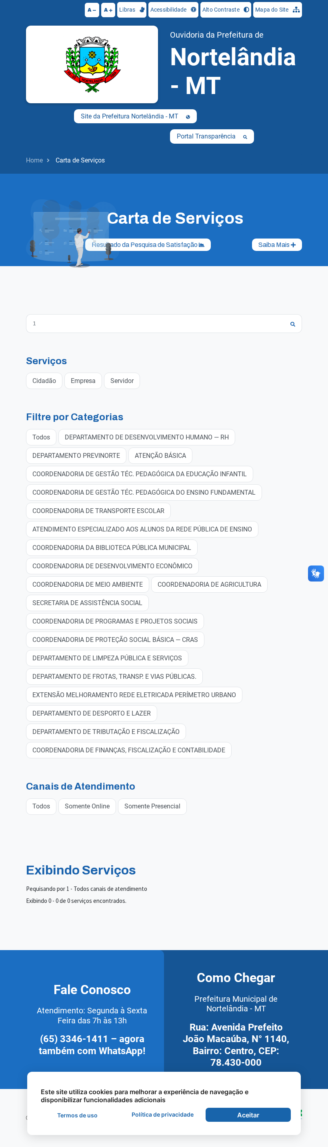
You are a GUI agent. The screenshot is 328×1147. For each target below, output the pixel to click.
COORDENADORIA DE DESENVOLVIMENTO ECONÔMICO (112, 566)
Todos (41, 437)
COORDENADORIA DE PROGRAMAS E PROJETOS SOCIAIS (115, 621)
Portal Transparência (207, 136)
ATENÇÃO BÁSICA (160, 455)
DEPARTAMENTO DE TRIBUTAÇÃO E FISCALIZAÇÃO (106, 732)
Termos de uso (77, 1115)
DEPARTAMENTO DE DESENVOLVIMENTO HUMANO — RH (147, 437)
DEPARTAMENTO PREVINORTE (76, 455)
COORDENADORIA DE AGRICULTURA (209, 584)
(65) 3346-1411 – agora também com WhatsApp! (92, 1045)
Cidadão (44, 381)
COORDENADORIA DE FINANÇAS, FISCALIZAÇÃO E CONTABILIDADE (128, 750)
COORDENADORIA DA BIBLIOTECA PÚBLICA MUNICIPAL (111, 547)
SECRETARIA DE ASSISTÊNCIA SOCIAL (87, 603)
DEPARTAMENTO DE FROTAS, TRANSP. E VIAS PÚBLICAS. (114, 676)
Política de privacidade (163, 1114)
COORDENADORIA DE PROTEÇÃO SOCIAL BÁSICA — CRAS (115, 640)
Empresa (83, 381)
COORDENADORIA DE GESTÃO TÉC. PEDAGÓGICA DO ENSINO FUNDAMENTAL (144, 492)
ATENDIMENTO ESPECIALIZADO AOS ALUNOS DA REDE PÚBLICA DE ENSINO (142, 529)
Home (34, 160)
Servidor (122, 381)
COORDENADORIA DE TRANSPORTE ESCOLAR (98, 511)
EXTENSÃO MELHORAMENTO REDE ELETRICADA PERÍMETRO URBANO (134, 695)
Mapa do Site (272, 9)
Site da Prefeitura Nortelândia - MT (130, 116)
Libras (127, 9)
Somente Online (87, 806)
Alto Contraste (221, 9)
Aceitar (248, 1115)
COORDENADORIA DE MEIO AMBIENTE (87, 584)
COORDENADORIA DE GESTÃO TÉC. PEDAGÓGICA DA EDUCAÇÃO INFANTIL (139, 474)
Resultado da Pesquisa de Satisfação (145, 244)
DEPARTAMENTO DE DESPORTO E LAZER (91, 713)
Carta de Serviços (80, 160)
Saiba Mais (274, 244)
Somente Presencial (152, 806)
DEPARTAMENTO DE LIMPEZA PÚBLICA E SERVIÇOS (107, 658)
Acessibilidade (169, 9)
